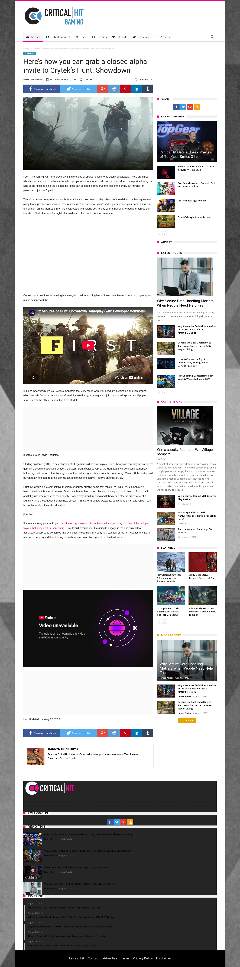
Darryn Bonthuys (34, 79)
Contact (94, 958)
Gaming (36, 48)
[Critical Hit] (54, 5)
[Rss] (197, 107)
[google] (102, 89)
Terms (125, 958)
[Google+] (190, 107)
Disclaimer (163, 958)
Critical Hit (76, 958)
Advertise (110, 958)
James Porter (166, 677)
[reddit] (114, 89)
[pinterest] (125, 89)
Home (26, 48)
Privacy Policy (143, 958)
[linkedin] (136, 89)
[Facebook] (176, 107)
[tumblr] (147, 89)
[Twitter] (183, 107)
